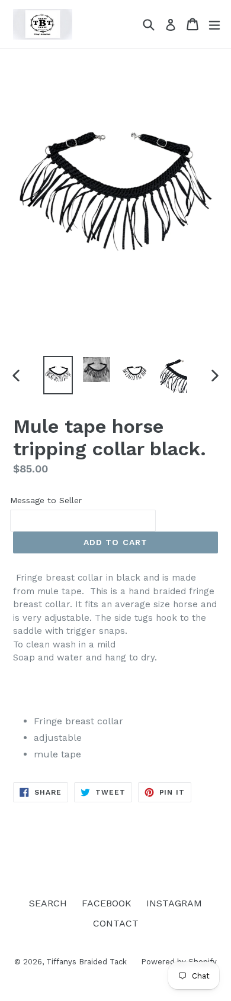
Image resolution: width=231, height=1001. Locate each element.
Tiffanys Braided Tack (87, 961)
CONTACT (116, 923)
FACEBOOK (106, 903)
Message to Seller (46, 500)
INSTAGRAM (174, 903)
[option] (57, 375)
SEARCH (48, 903)
